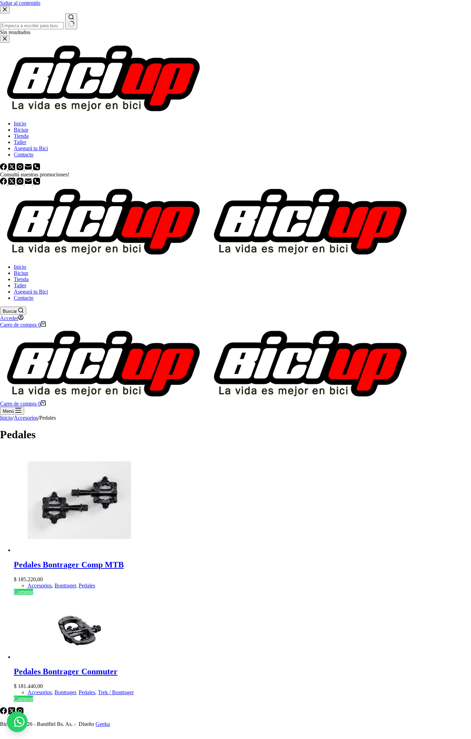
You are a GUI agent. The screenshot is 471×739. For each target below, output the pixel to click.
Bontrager (65, 585)
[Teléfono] (36, 183)
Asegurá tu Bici (31, 292)
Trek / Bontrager (116, 692)
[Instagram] (21, 183)
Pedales (87, 585)
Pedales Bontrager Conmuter (66, 671)
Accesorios (40, 585)
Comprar (23, 592)
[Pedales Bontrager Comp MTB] (79, 550)
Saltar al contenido (20, 3)
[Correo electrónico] (29, 183)
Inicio (20, 267)
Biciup (21, 273)
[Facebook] (4, 183)
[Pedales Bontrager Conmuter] (79, 657)
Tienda (21, 279)
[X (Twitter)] (12, 183)
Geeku (103, 724)
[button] (17, 721)
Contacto (23, 298)
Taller (20, 285)
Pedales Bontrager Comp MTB (69, 564)
